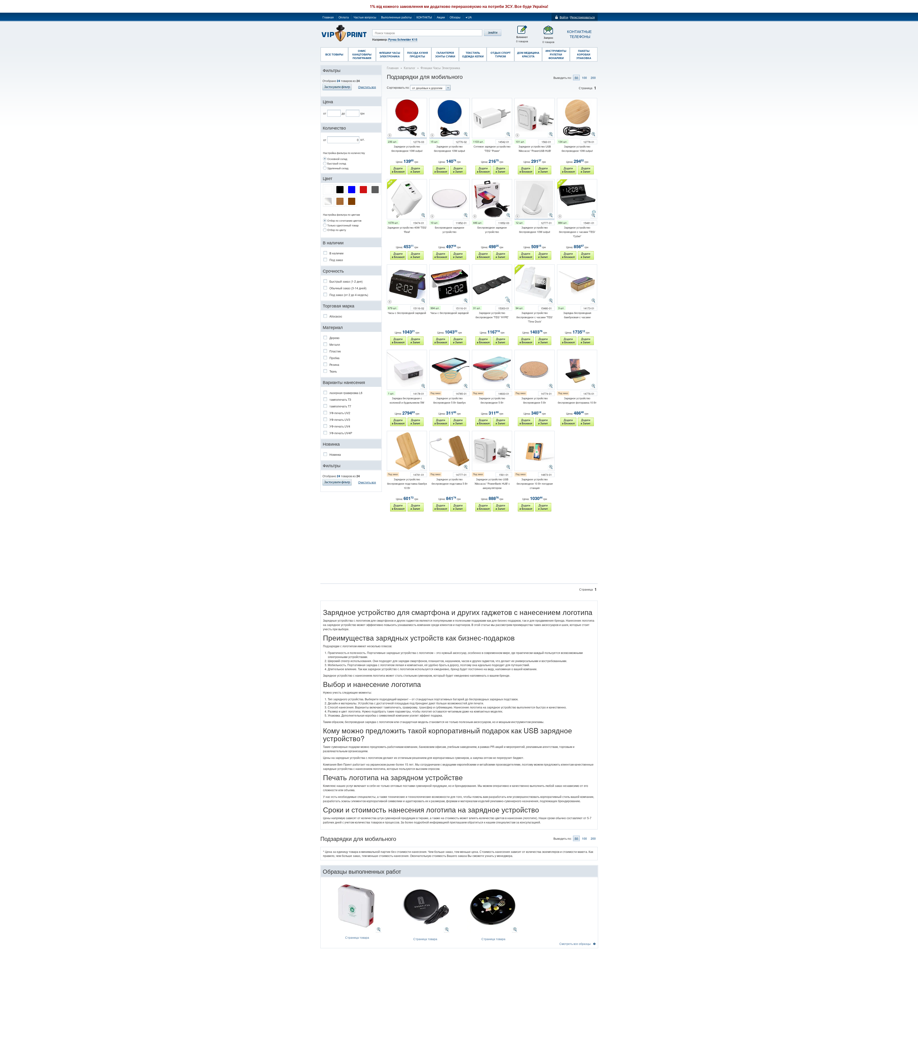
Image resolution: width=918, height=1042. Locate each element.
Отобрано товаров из (341, 81)
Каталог (409, 68)
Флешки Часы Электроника (440, 68)
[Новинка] (351, 440)
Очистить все (367, 482)
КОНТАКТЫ (424, 17)
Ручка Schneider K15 (402, 39)
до (343, 113)
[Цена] (351, 97)
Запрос (548, 40)
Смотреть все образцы (575, 944)
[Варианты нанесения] (351, 378)
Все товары (334, 54)
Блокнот (522, 39)
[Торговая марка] (351, 301)
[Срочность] (351, 267)
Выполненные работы (396, 17)
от (324, 113)
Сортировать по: (398, 87)
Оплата (344, 17)
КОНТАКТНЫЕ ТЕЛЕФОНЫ (578, 34)
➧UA (468, 17)
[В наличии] (351, 238)
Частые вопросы (365, 17)
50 (576, 78)
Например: (394, 39)
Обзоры (455, 17)
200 (593, 78)
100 (584, 78)
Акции (441, 17)
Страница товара (357, 937)
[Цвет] (351, 174)
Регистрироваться (582, 17)
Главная (328, 17)
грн (362, 113)
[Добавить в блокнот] (398, 169)
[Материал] (351, 323)
